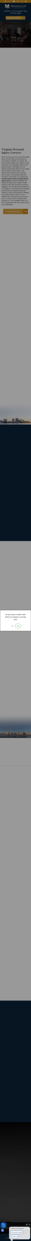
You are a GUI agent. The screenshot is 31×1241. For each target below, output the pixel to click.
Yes (18, 626)
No (12, 626)
